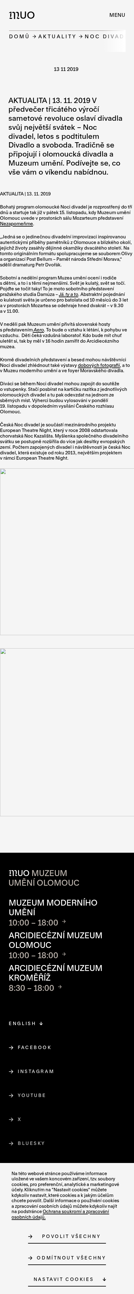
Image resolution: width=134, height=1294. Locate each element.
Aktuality (57, 36)
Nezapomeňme (16, 223)
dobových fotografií (99, 365)
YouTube (32, 1095)
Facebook (35, 1047)
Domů (19, 36)
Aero (38, 329)
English (22, 1023)
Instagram (36, 1071)
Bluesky (32, 1143)
